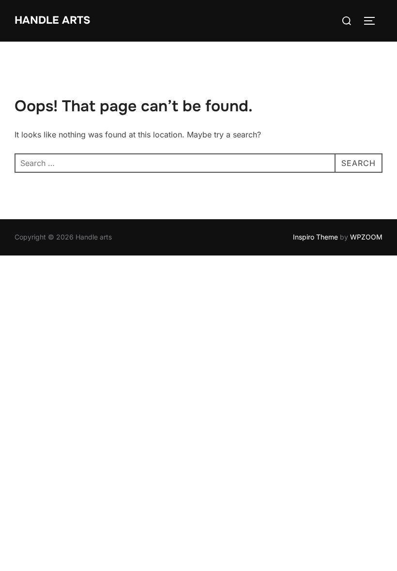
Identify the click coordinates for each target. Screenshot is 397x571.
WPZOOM (366, 237)
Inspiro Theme (315, 237)
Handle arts (53, 20)
